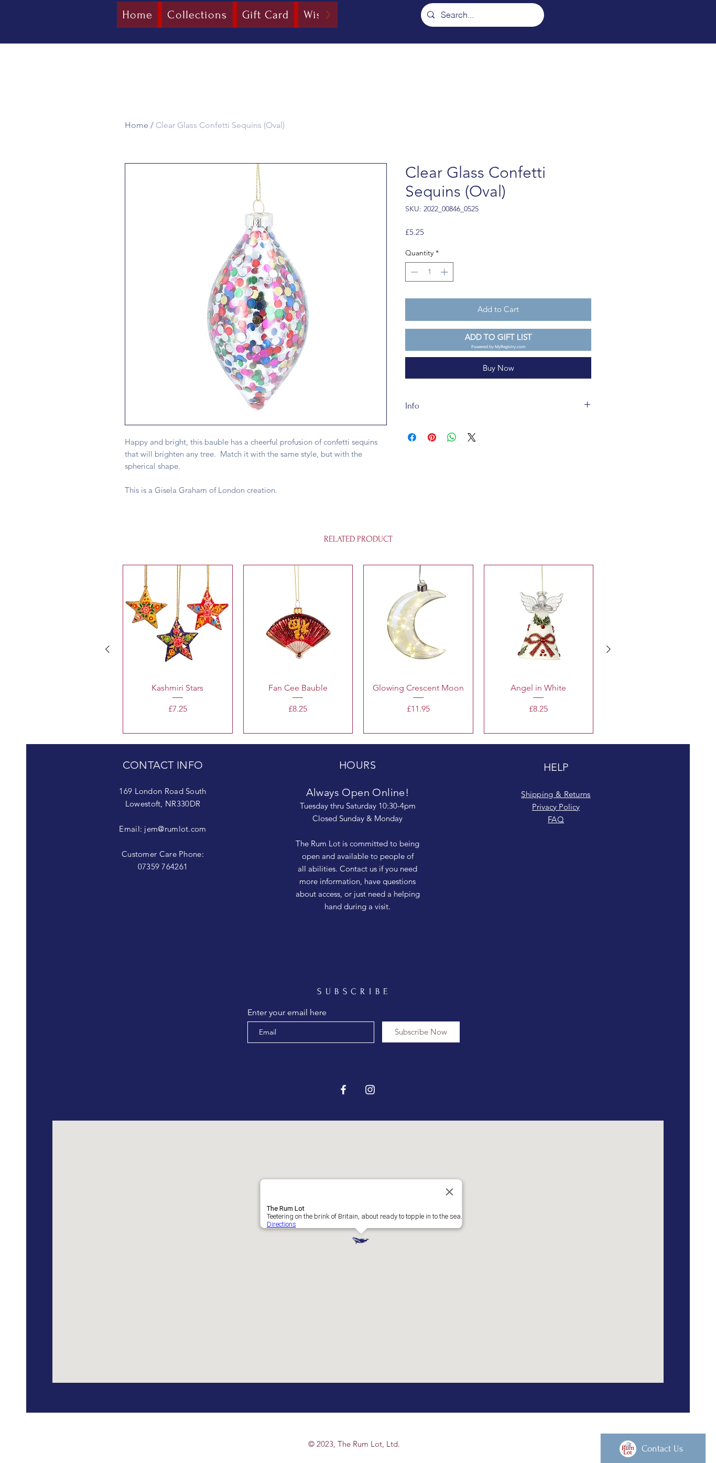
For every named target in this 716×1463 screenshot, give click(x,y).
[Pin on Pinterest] (432, 437)
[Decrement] (413, 272)
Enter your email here (287, 1012)
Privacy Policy (556, 807)
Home (136, 125)
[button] (498, 340)
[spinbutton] (429, 272)
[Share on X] (471, 437)
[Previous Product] (107, 649)
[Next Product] (608, 649)
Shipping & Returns (555, 794)
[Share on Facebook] (412, 437)
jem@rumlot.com (175, 829)
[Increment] (445, 272)
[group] (358, 649)
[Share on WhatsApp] (452, 437)
